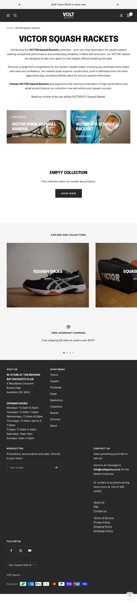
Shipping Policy (103, 526)
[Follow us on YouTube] (29, 550)
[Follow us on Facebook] (11, 550)
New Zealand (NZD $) (20, 565)
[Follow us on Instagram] (20, 550)
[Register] (56, 467)
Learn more (91, 4)
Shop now (68, 193)
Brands (54, 412)
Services (55, 419)
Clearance (56, 406)
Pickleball (55, 387)
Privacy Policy (102, 522)
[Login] (121, 15)
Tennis (54, 374)
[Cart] (128, 15)
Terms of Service (104, 518)
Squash (54, 381)
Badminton (56, 400)
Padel (53, 393)
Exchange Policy (103, 531)
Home (10, 28)
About (53, 425)
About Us (99, 502)
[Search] (15, 15)
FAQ (96, 506)
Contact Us (100, 511)
